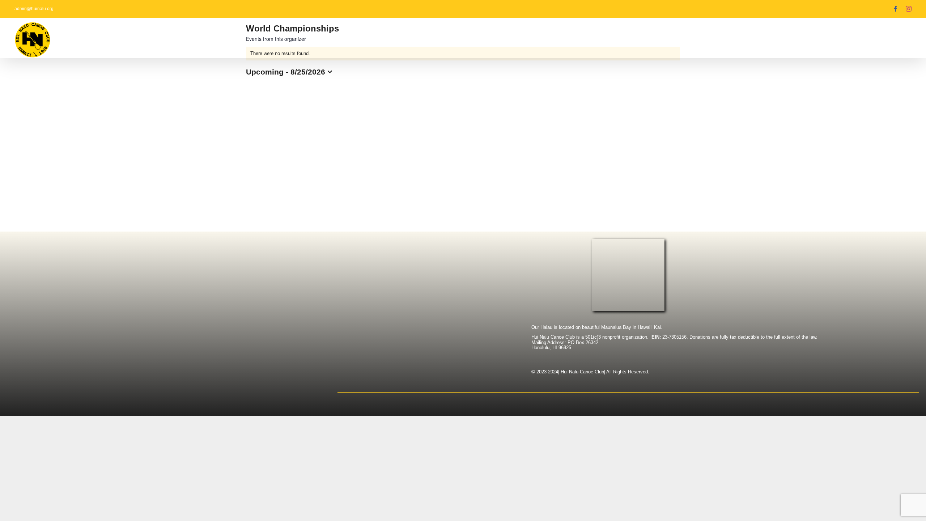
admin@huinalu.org (34, 8)
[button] (900, 39)
